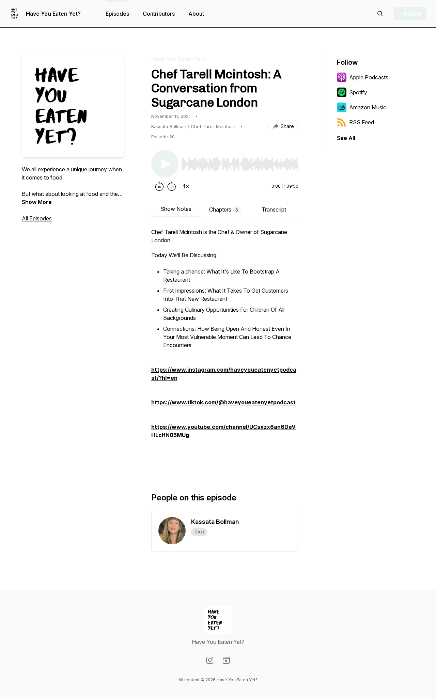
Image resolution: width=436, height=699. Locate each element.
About (196, 13)
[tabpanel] (224, 349)
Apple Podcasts (368, 77)
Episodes (117, 13)
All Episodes (37, 218)
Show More (37, 202)
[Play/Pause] (164, 163)
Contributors (159, 13)
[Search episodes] (380, 14)
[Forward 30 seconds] (171, 186)
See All (346, 138)
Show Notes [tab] (175, 208)
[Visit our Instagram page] (209, 660)
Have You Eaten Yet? (53, 13)
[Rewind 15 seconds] (159, 186)
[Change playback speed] (186, 186)
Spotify (358, 92)
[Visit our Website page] (226, 660)
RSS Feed (361, 122)
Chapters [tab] (223, 209)
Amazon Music (367, 107)
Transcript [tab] (274, 209)
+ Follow (410, 13)
